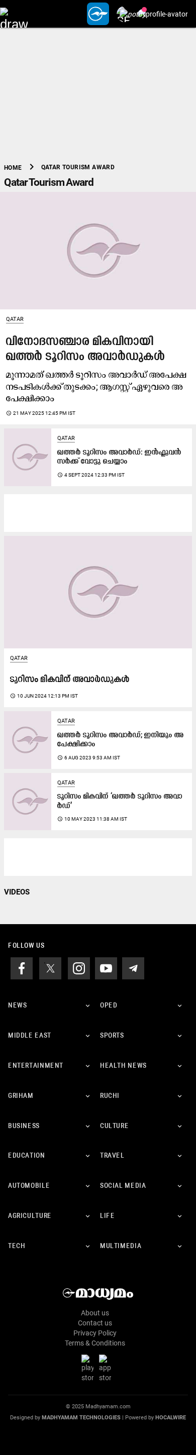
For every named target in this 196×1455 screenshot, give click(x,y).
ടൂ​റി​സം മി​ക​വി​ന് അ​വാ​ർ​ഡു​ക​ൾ (70, 680)
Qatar (15, 319)
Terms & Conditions (95, 1343)
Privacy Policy (95, 1333)
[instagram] (78, 968)
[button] (14, 14)
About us (95, 1313)
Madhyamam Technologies (81, 1417)
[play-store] (89, 1368)
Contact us (95, 1323)
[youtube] (106, 968)
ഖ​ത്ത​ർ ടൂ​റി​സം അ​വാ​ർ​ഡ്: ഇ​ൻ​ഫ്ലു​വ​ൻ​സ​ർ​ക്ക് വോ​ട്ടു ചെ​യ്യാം (119, 457)
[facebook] (21, 968)
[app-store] (107, 1368)
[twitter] (50, 968)
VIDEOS (17, 892)
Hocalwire (170, 1417)
